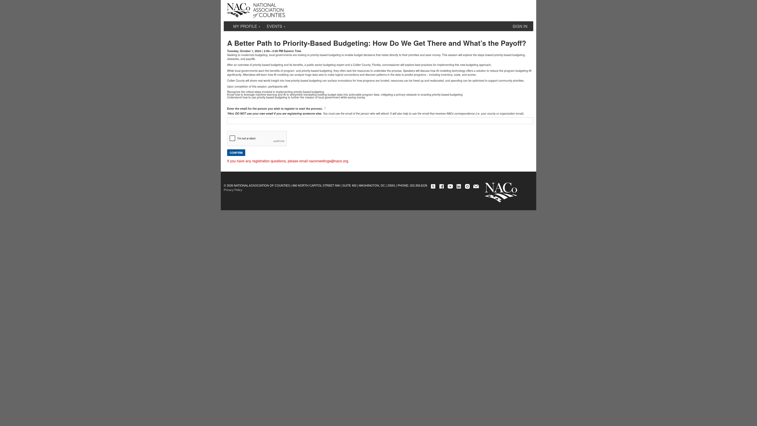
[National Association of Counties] (256, 10)
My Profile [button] (245, 26)
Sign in (520, 26)
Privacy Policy (233, 190)
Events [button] (275, 26)
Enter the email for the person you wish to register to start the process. (275, 108)
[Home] (501, 192)
